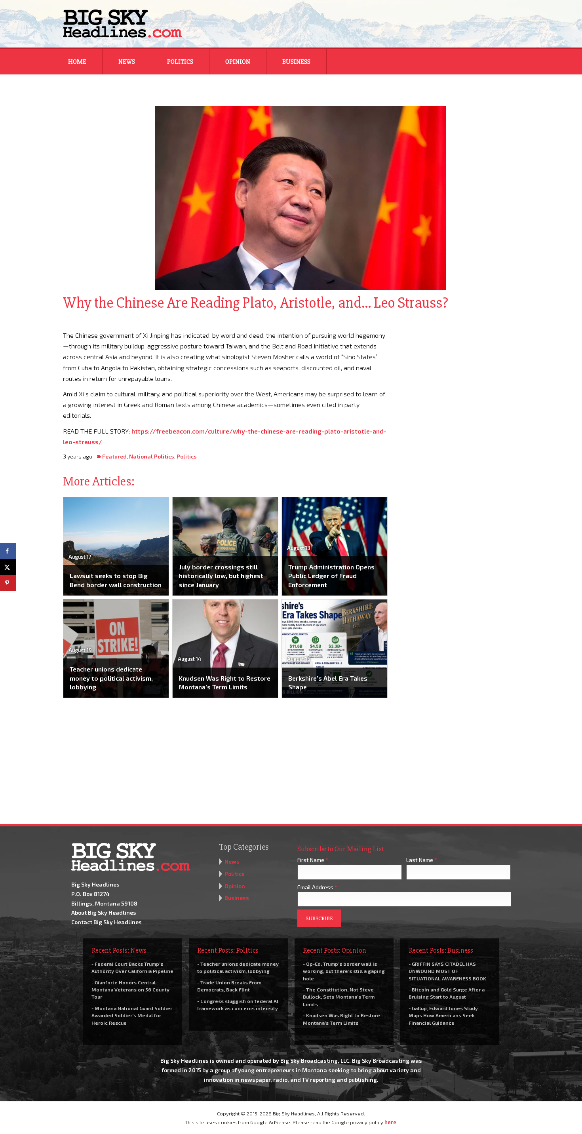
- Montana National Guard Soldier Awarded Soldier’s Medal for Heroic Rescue (131, 1015)
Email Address (317, 887)
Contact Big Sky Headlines (106, 922)
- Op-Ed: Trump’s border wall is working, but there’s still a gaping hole (344, 971)
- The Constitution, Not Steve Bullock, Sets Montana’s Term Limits (339, 996)
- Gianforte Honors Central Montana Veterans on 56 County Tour (130, 989)
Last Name (421, 859)
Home (77, 62)
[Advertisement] (468, 379)
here (390, 1122)
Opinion (237, 62)
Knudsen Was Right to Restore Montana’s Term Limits (224, 682)
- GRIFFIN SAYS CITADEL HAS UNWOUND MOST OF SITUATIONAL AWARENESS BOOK (447, 971)
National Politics (151, 456)
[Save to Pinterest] (8, 583)
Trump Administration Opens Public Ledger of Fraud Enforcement (331, 575)
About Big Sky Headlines (103, 912)
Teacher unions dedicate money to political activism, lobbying (111, 678)
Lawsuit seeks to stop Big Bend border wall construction (116, 580)
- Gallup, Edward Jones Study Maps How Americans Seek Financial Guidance (443, 1015)
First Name (312, 859)
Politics (180, 62)
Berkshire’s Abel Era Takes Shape (327, 682)
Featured (114, 456)
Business (296, 62)
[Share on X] (8, 567)
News (126, 62)
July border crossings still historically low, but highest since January (221, 575)
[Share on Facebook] (8, 551)
